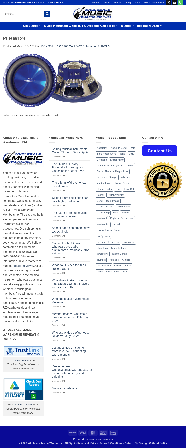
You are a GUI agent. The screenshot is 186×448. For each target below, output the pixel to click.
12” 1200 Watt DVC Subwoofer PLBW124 (84, 46)
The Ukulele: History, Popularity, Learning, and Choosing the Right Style (68, 167)
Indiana (125, 212)
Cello (131, 153)
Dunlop (130, 165)
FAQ (137, 2)
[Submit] (47, 14)
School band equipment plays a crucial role (71, 229)
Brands (126, 25)
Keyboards (102, 224)
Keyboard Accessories (122, 218)
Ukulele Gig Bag (122, 265)
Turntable (114, 259)
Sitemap (108, 438)
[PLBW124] (53, 80)
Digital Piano (117, 159)
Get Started (31, 25)
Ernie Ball (129, 189)
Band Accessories (106, 153)
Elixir (118, 189)
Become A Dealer (100, 2)
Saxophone (129, 242)
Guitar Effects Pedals (108, 201)
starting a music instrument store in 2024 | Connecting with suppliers (69, 351)
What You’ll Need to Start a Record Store (69, 267)
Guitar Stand (123, 206)
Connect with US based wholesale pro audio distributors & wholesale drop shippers (70, 248)
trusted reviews (24, 404)
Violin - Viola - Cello (116, 271)
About (117, 2)
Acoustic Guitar (119, 148)
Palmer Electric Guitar (108, 230)
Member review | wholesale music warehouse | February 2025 (70, 317)
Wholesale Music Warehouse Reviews (71, 300)
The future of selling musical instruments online (70, 214)
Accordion (102, 148)
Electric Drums (121, 183)
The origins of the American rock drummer (69, 184)
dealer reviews (23, 265)
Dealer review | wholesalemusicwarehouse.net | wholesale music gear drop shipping (72, 371)
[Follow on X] (168, 2)
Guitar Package (105, 206)
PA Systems (103, 236)
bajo (133, 148)
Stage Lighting (118, 248)
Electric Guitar (104, 189)
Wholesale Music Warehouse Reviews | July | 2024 (71, 334)
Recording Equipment (108, 242)
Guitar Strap (103, 212)
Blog (128, 2)
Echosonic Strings (106, 177)
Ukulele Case (104, 265)
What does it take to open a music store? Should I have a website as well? (70, 284)
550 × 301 (46, 46)
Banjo (122, 153)
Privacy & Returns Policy (87, 438)
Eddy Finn (125, 177)
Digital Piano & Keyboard (110, 165)
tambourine (102, 253)
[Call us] (180, 2)
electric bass (103, 183)
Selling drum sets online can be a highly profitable (70, 199)
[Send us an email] (174, 2)
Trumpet (101, 259)
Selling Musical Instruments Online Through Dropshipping (71, 150)
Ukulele (126, 259)
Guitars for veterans (64, 388)
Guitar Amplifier (116, 195)
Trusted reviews (20, 360)
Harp (115, 212)
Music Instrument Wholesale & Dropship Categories (79, 25)
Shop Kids (102, 248)
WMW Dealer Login (154, 2)
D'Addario (102, 159)
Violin (100, 271)
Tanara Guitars (119, 253)
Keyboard (102, 218)
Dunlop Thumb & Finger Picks (112, 171)
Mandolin (116, 224)
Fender (100, 195)
